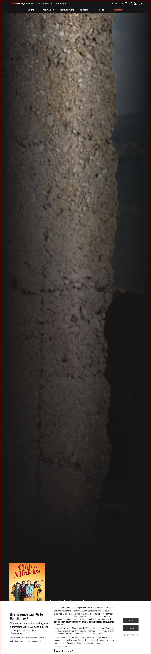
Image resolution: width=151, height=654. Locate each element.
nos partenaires (74, 610)
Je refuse (131, 628)
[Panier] (140, 3)
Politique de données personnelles (80, 643)
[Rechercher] (126, 3)
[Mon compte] (135, 3)
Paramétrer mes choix (130, 635)
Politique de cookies (62, 646)
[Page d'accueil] (18, 4)
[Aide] (130, 3)
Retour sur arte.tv (117, 3)
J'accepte (131, 620)
